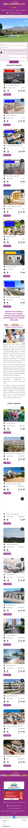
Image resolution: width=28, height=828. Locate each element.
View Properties (14, 62)
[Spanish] (15, 8)
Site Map (24, 820)
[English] (12, 8)
